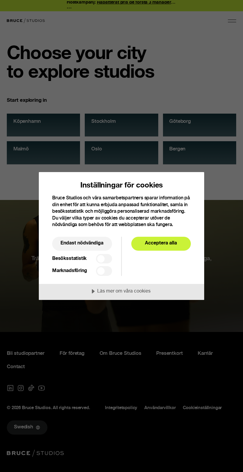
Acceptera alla (161, 243)
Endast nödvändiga (81, 243)
